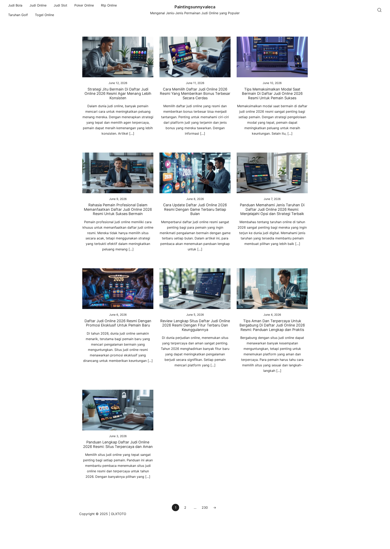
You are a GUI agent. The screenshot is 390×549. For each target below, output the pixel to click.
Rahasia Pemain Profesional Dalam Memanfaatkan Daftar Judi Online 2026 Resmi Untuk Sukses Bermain (118, 209)
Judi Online (38, 5)
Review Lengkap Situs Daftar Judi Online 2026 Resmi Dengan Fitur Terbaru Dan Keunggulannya (195, 325)
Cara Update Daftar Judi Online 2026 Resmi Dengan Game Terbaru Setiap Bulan (195, 209)
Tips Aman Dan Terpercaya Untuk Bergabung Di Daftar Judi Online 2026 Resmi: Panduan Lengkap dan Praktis (272, 325)
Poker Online (84, 5)
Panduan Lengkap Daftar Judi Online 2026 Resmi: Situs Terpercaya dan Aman (118, 444)
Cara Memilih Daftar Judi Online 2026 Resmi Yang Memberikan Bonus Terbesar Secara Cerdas (195, 93)
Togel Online (44, 15)
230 (205, 507)
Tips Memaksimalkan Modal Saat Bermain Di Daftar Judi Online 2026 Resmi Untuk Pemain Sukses (272, 93)
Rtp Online (109, 5)
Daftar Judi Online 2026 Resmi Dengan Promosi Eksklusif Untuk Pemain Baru (117, 323)
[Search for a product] (379, 10)
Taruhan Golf (18, 15)
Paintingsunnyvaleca (194, 6)
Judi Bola (15, 5)
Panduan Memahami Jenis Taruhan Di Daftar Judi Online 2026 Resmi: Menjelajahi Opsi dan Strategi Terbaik (272, 209)
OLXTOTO (118, 514)
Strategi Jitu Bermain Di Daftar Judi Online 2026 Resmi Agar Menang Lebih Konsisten (117, 93)
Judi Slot (60, 5)
